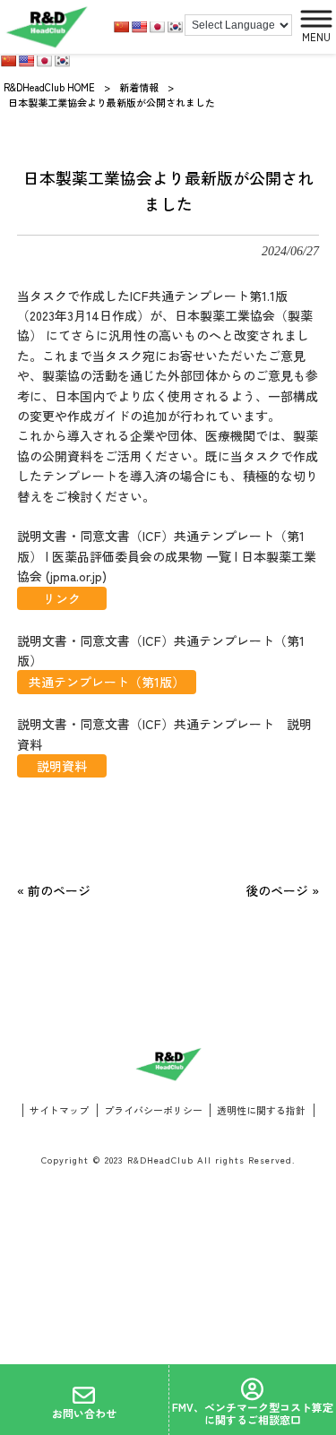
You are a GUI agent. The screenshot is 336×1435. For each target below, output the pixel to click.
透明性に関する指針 (261, 1110)
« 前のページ (53, 890)
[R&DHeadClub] (46, 26)
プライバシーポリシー (153, 1110)
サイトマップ (59, 1110)
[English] (139, 27)
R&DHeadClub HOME (49, 87)
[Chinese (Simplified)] (121, 27)
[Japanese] (157, 27)
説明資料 (62, 766)
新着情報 (139, 87)
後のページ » (282, 890)
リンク (62, 598)
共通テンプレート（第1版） (107, 682)
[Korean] (175, 27)
